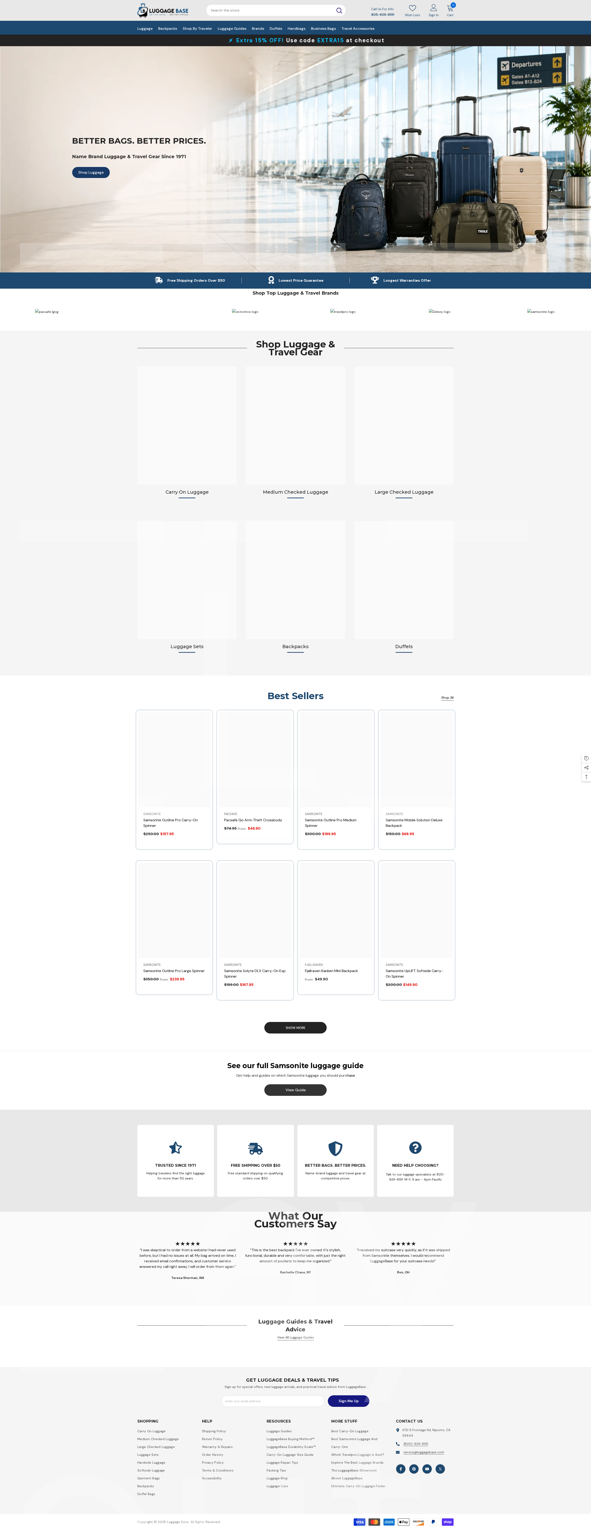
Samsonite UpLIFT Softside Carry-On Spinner (414, 973)
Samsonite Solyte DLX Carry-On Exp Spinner (255, 973)
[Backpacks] (295, 580)
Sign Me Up (349, 1401)
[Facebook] (401, 1469)
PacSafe (230, 814)
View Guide (296, 1090)
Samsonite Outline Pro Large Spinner (174, 970)
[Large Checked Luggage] (404, 425)
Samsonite (152, 814)
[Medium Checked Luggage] (295, 425)
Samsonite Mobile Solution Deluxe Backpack (414, 823)
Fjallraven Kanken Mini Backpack (331, 970)
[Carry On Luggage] (187, 425)
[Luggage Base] (343, 312)
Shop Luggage (88, 172)
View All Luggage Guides (295, 1337)
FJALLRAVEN (314, 965)
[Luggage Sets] (187, 580)
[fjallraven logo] (48, 312)
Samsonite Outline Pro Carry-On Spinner (170, 823)
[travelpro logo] (540, 312)
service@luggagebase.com (424, 1452)
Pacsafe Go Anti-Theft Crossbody (253, 820)
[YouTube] (427, 1469)
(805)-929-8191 (416, 1444)
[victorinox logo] (442, 312)
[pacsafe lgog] (245, 312)
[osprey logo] (147, 312)
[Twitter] (440, 1469)
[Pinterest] (414, 1469)
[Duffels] (404, 580)
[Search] (339, 10)
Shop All (447, 697)
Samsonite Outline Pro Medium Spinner (330, 823)
